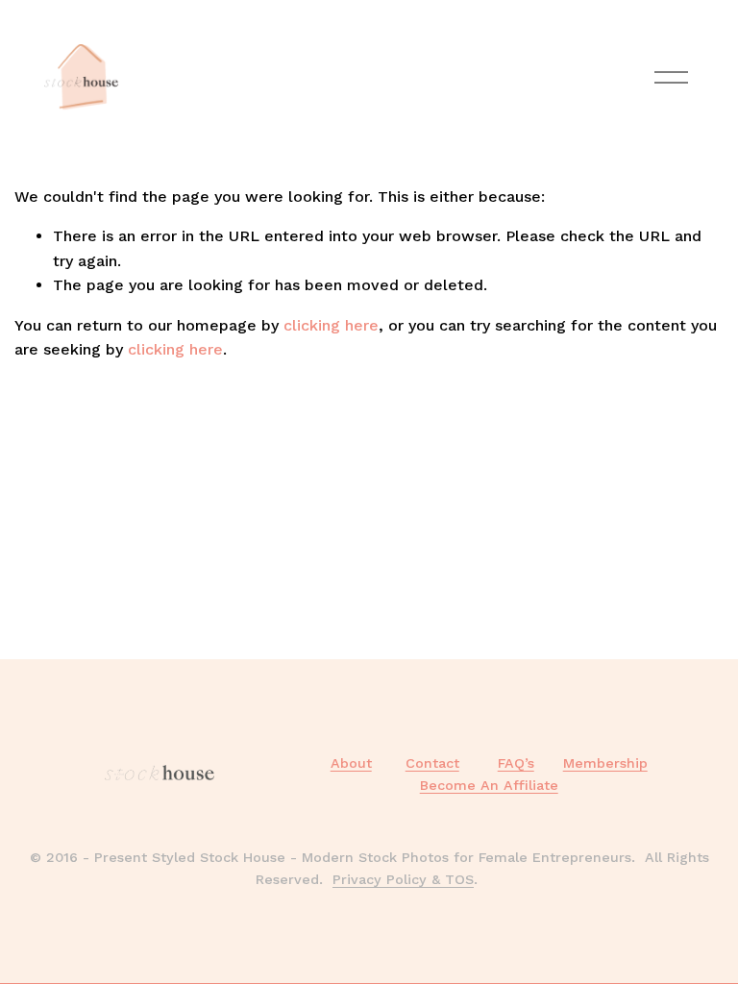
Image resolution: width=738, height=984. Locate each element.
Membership (605, 763)
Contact (432, 763)
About (351, 763)
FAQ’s (516, 763)
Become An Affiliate (489, 785)
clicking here (331, 325)
